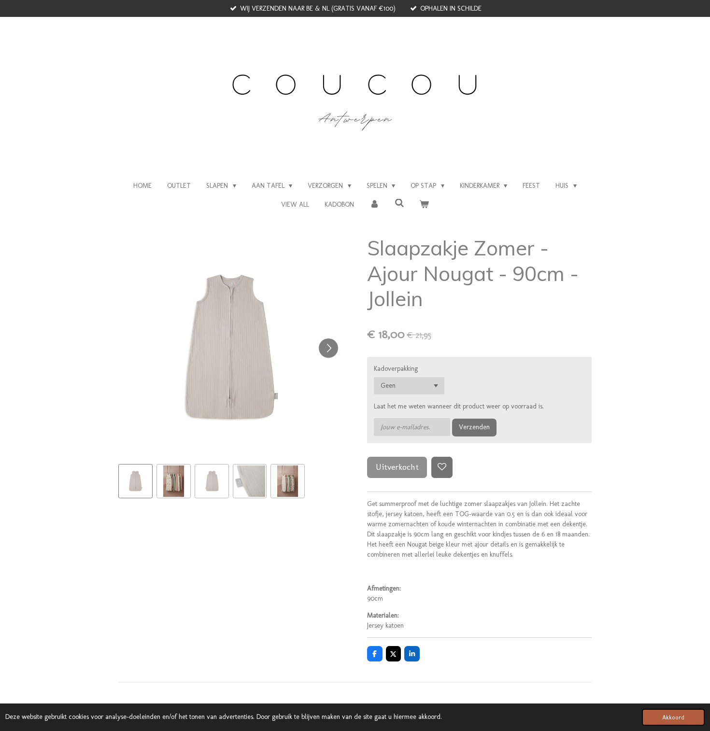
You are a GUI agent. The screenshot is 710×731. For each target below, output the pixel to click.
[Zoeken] (399, 203)
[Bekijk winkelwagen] (424, 204)
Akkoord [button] (673, 717)
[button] (135, 481)
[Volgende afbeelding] (328, 348)
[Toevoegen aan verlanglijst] (442, 467)
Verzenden (474, 427)
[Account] (374, 204)
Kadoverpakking (396, 369)
